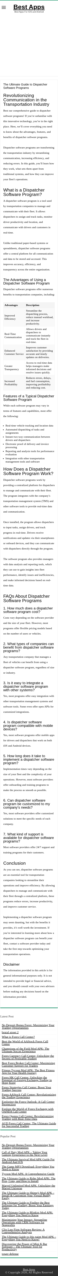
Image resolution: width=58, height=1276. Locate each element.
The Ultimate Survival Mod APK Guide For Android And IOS (28, 1161)
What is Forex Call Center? (18, 1036)
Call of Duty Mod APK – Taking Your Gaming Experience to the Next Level (24, 1153)
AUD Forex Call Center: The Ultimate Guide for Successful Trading (29, 1125)
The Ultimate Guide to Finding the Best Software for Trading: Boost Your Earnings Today (28, 1205)
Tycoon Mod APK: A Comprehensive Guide (28, 1173)
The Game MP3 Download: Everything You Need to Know (28, 1168)
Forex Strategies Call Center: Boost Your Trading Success (26, 1089)
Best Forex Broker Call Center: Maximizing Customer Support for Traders (28, 1064)
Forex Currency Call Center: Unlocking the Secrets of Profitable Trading (28, 1057)
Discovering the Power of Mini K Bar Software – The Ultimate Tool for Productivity (24, 1246)
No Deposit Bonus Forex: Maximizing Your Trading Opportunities (28, 1026)
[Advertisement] (29, 44)
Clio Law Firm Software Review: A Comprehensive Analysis (23, 1231)
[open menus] (4, 7)
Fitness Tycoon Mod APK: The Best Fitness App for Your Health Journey (28, 1071)
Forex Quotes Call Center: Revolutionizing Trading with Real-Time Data (28, 1117)
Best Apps (29, 6)
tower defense (10, 1253)
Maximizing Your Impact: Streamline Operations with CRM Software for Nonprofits (24, 1222)
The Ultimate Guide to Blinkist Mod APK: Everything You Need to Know (27, 1214)
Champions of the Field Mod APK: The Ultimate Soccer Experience (25, 1050)
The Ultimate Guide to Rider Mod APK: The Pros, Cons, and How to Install (28, 1180)
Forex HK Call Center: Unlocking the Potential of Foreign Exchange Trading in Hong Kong (27, 1080)
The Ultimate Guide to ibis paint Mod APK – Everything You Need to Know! (29, 1238)
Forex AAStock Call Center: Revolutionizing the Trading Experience (29, 1096)
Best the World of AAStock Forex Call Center (25, 1043)
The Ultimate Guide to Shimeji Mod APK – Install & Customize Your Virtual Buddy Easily (28, 1195)
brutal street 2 (10, 1032)
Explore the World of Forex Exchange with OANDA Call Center (28, 1110)
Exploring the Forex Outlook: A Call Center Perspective (28, 1103)
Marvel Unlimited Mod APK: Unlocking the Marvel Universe (28, 1187)
